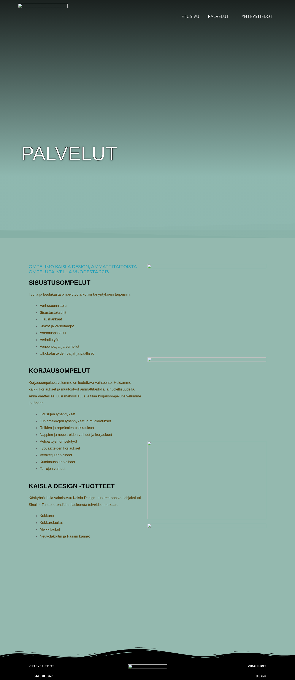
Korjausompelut (59, 370)
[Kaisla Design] (43, 16)
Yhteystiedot (257, 16)
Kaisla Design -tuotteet (72, 486)
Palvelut (218, 16)
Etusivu (190, 16)
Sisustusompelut (59, 282)
